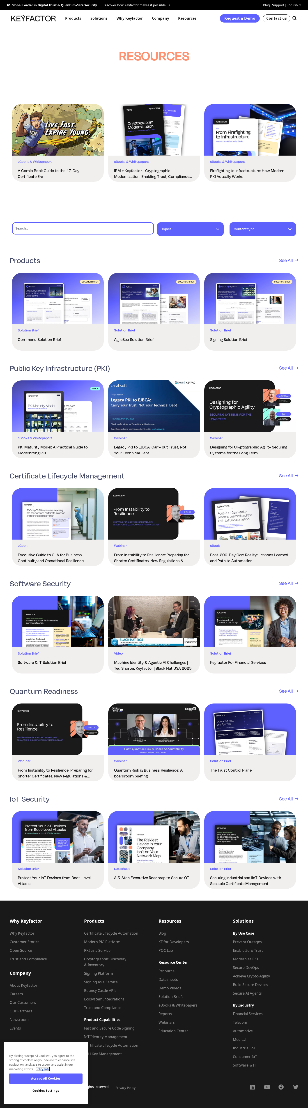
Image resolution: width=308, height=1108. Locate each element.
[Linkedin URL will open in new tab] (252, 1087)
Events (15, 1028)
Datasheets (168, 979)
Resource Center (173, 962)
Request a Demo (239, 18)
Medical (239, 1039)
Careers (16, 993)
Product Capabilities (102, 1019)
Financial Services (248, 1013)
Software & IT (244, 1065)
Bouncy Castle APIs (100, 990)
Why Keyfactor (22, 933)
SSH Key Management (103, 1053)
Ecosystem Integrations (104, 999)
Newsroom (19, 1019)
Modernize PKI (245, 958)
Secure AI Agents (247, 993)
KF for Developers (174, 941)
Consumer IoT (245, 1056)
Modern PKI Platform (102, 941)
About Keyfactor (23, 985)
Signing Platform (98, 973)
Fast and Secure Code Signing (109, 1028)
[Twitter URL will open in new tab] (295, 1087)
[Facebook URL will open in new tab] (281, 1087)
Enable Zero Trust (248, 950)
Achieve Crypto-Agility (251, 976)
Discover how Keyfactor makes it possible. (134, 5)
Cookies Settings (46, 1091)
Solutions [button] (99, 18)
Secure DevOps (246, 967)
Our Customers (23, 1002)
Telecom (240, 1022)
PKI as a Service (97, 950)
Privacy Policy (125, 1087)
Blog (266, 5)
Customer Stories (24, 941)
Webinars (167, 1022)
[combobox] (190, 231)
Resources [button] (187, 18)
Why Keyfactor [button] (130, 18)
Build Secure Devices (250, 984)
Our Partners (21, 1011)
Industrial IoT (244, 1048)
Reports (165, 1013)
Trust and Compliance (28, 958)
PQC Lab (166, 950)
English (292, 5)
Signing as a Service (101, 981)
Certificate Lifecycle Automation (111, 933)
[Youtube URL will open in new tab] (266, 1087)
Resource (167, 970)
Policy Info (43, 1069)
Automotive (243, 1030)
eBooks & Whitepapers (178, 1005)
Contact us (276, 18)
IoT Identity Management (105, 1036)
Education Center (173, 1030)
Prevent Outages (247, 941)
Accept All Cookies (46, 1079)
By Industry (243, 1005)
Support (278, 5)
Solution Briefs (171, 996)
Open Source (21, 950)
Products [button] (73, 18)
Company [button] (160, 18)
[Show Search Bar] (294, 18)
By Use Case (243, 933)
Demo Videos (170, 988)
